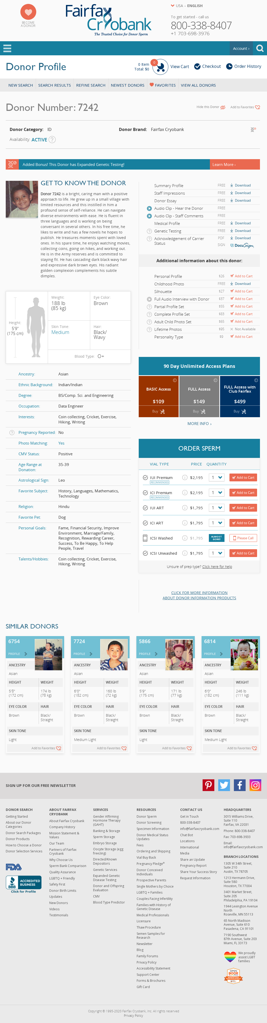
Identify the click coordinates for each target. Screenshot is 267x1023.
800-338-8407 (190, 822)
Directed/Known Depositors (105, 861)
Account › (241, 48)
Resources (146, 809)
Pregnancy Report (193, 865)
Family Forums (147, 956)
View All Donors (198, 85)
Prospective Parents (151, 880)
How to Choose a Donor (24, 845)
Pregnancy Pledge (151, 864)
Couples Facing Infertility (155, 898)
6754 (14, 647)
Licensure (144, 921)
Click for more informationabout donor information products (199, 595)
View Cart (161, 66)
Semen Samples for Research (151, 935)
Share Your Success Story (198, 872)
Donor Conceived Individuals (150, 872)
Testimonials (58, 915)
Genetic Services (105, 870)
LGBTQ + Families (149, 892)
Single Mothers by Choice (155, 886)
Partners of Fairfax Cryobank (62, 851)
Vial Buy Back (146, 857)
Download (243, 185)
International (189, 847)
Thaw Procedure (149, 927)
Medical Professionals (153, 915)
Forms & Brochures (151, 980)
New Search (20, 85)
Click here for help (217, 566)
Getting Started (17, 816)
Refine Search (91, 85)
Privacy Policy (146, 962)
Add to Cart (244, 276)
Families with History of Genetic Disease (154, 907)
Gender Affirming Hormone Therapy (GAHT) (106, 820)
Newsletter (145, 944)
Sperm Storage (104, 837)
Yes (61, 443)
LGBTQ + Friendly (62, 878)
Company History (62, 827)
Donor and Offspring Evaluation (108, 888)
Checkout (211, 66)
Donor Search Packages (23, 833)
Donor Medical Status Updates (152, 837)
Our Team (56, 843)
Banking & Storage (106, 831)
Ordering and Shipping (153, 851)
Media (184, 853)
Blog (140, 950)
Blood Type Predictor (109, 902)
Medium (60, 332)
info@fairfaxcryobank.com (199, 829)
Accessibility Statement (153, 968)
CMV (96, 896)
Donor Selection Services (24, 851)
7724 (79, 647)
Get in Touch (189, 816)
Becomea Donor (28, 24)
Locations (187, 841)
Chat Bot (186, 835)
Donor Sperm (147, 816)
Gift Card (143, 987)
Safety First (57, 884)
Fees (140, 845)
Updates (55, 896)
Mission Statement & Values (64, 835)
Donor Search (19, 809)
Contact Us (191, 809)
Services (100, 809)
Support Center (148, 974)
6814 (210, 647)
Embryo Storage (105, 843)
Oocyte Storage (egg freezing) (108, 851)
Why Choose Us (60, 860)
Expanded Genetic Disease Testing (106, 878)
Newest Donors (127, 85)
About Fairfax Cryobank (62, 811)
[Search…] (260, 48)
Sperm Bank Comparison (67, 866)
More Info (198, 423)
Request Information (195, 878)
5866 (144, 647)
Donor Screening (149, 822)
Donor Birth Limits (62, 890)
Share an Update (192, 859)
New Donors (58, 903)
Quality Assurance (62, 872)
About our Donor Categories (18, 824)
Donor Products (17, 839)
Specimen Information (153, 829)
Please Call (245, 538)
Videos (54, 909)
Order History (247, 66)
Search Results (54, 85)
